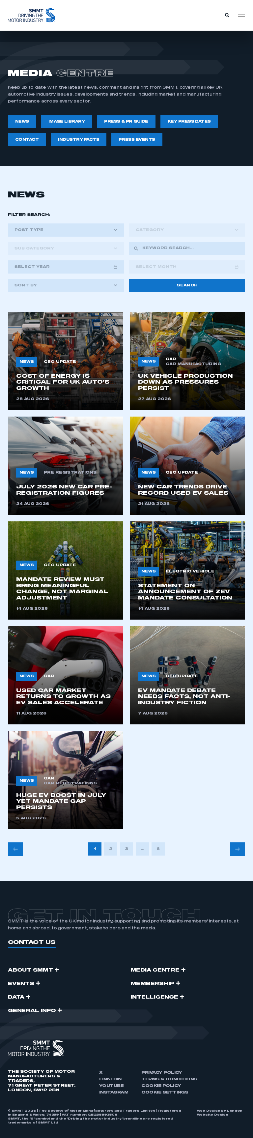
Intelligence (154, 997)
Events (21, 983)
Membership (153, 983)
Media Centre (155, 970)
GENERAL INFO (32, 1010)
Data (16, 997)
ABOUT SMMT (30, 970)
